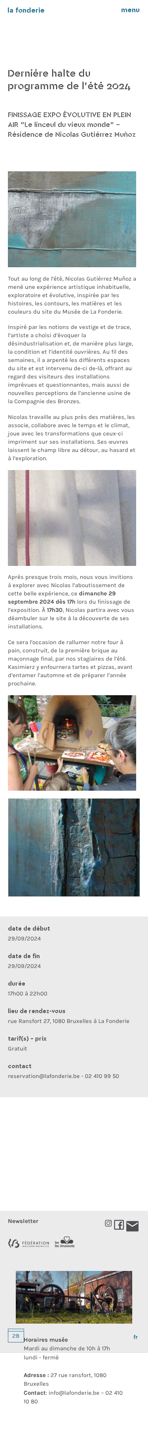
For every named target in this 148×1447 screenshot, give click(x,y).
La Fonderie (26, 11)
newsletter (23, 1221)
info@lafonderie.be (74, 1392)
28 (15, 1335)
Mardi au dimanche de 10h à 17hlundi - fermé (67, 1348)
